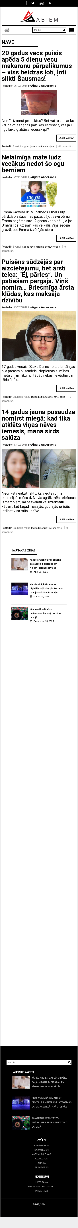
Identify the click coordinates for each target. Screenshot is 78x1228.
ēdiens (33, 146)
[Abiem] (7, 30)
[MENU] (72, 30)
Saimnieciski (41, 1149)
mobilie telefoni (47, 528)
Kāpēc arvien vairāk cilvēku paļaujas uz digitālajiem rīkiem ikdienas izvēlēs (45, 563)
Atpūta (42, 1163)
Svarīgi (17, 146)
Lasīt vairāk (66, 138)
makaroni (43, 146)
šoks (47, 246)
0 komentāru (65, 146)
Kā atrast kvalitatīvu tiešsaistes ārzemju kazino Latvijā (45, 613)
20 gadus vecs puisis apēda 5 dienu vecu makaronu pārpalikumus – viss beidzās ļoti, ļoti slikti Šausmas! (37, 65)
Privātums (41, 1191)
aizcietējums (46, 396)
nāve (51, 146)
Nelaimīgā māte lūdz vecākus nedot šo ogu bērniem (33, 164)
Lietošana (42, 1182)
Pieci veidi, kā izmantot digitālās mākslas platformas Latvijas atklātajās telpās (46, 588)
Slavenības (42, 1167)
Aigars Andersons (43, 85)
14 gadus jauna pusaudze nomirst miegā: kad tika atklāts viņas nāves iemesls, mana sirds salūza (38, 424)
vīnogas (55, 246)
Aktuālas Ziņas (41, 1154)
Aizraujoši (41, 1158)
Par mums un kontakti (41, 1186)
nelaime (40, 246)
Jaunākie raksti (21, 396)
